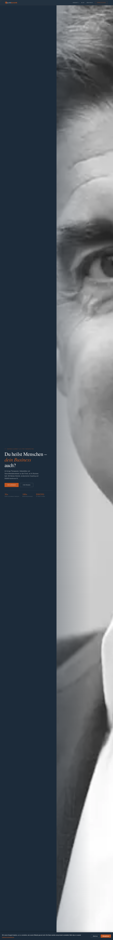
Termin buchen (101, 2)
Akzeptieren (105, 936)
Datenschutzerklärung (8, 937)
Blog (82, 2)
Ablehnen (95, 936)
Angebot (75, 2)
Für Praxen (26, 485)
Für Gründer (11, 485)
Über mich (90, 2)
